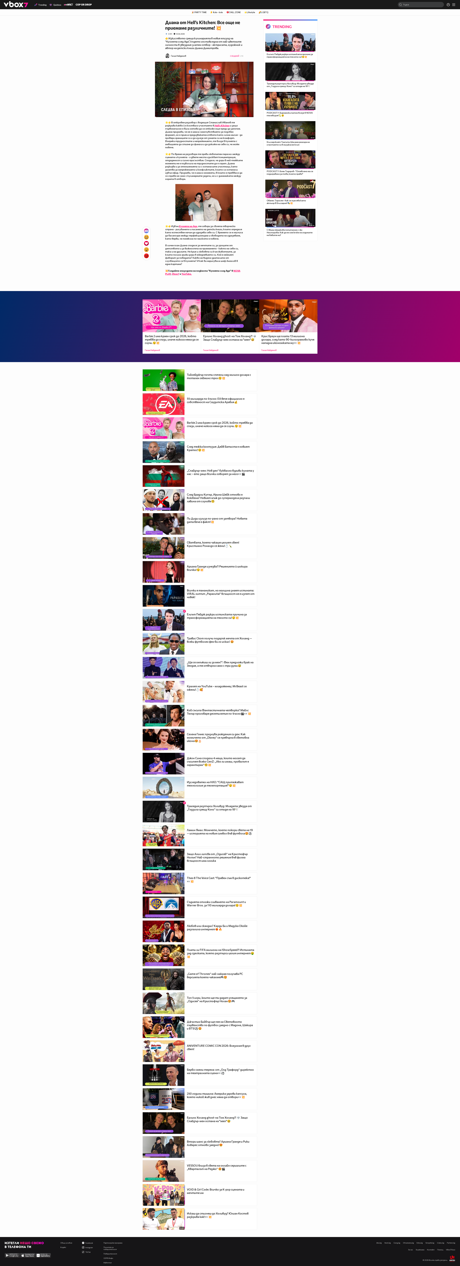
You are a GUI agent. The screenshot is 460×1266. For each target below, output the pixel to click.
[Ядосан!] (146, 256)
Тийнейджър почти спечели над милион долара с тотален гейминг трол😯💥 (219, 376)
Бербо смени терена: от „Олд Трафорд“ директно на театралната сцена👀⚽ (220, 1071)
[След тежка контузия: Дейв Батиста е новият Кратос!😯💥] (163, 452)
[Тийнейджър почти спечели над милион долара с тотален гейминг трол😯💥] (163, 380)
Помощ (440, 1250)
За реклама (420, 1250)
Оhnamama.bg (408, 1243)
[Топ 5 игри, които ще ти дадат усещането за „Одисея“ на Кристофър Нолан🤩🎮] (163, 1003)
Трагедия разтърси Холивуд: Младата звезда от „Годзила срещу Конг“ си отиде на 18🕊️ (290, 84)
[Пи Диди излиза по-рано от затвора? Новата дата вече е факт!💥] (163, 524)
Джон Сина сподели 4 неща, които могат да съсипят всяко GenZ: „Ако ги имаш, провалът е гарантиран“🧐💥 (218, 761)
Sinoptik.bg (430, 1243)
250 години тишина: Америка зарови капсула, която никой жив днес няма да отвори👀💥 (217, 1095)
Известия (108, 1263)
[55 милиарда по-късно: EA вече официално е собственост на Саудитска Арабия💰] (163, 404)
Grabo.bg (440, 1243)
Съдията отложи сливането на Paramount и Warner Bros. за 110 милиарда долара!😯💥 (216, 903)
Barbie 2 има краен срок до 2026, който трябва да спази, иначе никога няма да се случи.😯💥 (172, 339)
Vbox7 (175, 273)
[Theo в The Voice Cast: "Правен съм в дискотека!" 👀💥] (163, 883)
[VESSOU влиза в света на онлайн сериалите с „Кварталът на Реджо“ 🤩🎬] (163, 1171)
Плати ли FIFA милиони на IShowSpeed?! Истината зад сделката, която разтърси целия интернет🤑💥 (220, 953)
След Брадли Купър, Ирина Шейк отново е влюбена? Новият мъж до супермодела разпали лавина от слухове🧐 (218, 498)
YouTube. (186, 273)
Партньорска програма (113, 1243)
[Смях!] (146, 237)
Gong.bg (397, 1243)
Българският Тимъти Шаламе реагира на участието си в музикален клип (288, 143)
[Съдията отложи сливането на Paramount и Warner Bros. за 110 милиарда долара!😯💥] (163, 907)
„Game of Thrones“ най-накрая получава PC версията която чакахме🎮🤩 (215, 975)
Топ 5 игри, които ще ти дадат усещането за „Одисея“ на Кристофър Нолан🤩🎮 (217, 999)
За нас (410, 1250)
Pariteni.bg (451, 1243)
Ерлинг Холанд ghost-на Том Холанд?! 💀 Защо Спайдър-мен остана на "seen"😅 (229, 337)
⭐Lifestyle (249, 12)
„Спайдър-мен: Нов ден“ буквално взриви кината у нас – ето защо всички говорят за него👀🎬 (220, 472)
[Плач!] (146, 249)
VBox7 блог (450, 1250)
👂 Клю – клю (216, 12)
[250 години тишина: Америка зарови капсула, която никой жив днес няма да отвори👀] (163, 1099)
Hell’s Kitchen (222, 125)
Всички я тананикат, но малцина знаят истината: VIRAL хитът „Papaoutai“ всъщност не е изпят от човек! (220, 594)
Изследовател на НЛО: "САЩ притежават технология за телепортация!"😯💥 (215, 783)
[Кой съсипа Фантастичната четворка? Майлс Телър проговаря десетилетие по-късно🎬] (163, 715)
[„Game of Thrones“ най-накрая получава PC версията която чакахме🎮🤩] (163, 979)
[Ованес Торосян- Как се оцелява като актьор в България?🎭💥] (290, 189)
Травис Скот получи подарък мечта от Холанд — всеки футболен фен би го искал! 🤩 (219, 640)
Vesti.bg (387, 1243)
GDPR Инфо (108, 1258)
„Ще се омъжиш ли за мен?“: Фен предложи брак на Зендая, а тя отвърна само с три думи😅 (220, 664)
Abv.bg (379, 1243)
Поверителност (110, 1254)
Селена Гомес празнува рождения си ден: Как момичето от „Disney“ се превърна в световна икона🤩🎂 (218, 737)
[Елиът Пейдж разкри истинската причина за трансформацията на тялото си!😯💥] (290, 42)
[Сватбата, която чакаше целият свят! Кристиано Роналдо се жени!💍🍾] (163, 548)
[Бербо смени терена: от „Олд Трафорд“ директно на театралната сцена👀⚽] (163, 1075)
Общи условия (66, 1243)
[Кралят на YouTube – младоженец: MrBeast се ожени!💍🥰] (163, 691)
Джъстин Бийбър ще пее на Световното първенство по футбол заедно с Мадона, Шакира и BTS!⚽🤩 (220, 1025)
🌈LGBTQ (263, 12)
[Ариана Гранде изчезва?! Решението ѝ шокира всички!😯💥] (163, 572)
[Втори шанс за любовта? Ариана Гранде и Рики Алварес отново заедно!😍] (163, 1147)
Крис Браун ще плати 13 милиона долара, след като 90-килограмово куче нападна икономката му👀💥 (287, 339)
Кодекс (63, 1247)
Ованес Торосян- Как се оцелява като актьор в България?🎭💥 (286, 201)
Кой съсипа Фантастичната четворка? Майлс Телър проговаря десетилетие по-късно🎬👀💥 (219, 711)
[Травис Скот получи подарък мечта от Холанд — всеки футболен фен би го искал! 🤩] (163, 644)
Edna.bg (420, 1243)
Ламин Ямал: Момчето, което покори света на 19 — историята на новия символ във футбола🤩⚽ (220, 831)
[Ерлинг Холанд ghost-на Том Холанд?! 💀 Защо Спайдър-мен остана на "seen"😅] (230, 315)
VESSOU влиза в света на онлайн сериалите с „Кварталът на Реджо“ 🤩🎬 (216, 1167)
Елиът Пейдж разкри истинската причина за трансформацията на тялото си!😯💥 (290, 55)
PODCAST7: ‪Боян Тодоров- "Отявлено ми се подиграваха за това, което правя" (290, 172)
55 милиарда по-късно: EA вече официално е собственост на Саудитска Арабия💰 (215, 400)
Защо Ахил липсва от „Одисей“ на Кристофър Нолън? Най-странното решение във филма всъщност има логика (217, 857)
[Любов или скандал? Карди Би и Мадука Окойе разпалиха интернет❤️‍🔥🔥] (163, 931)
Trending (282, 26)
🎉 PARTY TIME (199, 12)
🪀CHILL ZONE (233, 12)
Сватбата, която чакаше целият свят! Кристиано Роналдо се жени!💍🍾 (213, 544)
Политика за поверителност (110, 1248)
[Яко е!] (146, 231)
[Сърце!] (146, 243)
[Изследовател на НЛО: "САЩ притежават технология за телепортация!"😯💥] (163, 787)
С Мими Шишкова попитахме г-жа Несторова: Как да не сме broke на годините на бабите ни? (290, 232)
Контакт (430, 1250)
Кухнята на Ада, (188, 226)
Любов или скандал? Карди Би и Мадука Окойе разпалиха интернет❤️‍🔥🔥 (217, 927)
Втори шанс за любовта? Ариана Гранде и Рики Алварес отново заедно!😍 (218, 1143)
